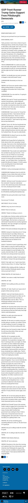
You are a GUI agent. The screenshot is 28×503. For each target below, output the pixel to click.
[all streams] (26, 501)
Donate (24, 2)
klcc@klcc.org (5, 480)
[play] (2, 501)
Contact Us (5, 482)
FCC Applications (6, 485)
